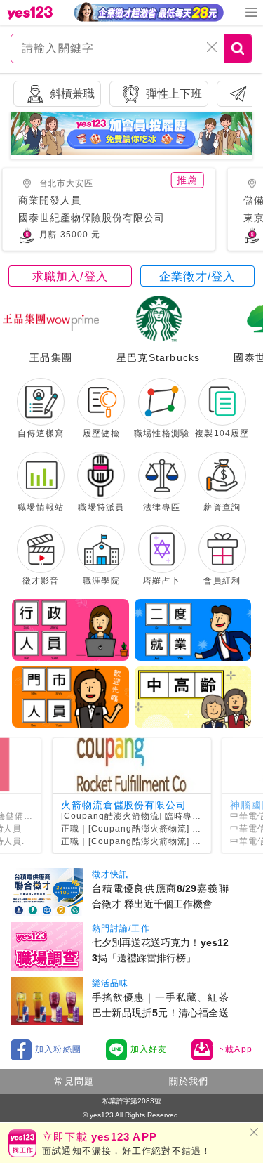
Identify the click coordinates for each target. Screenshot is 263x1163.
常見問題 (74, 1081)
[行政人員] (70, 629)
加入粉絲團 (58, 1049)
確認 (136, 587)
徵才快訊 (110, 874)
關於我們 (189, 1081)
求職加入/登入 (70, 276)
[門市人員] (70, 697)
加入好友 (149, 1049)
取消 (126, 587)
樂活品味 (110, 983)
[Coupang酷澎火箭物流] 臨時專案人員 (140, 816)
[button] (123, 141)
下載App (234, 1049)
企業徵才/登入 (197, 276)
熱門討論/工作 (121, 928)
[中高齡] (193, 697)
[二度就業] (193, 629)
